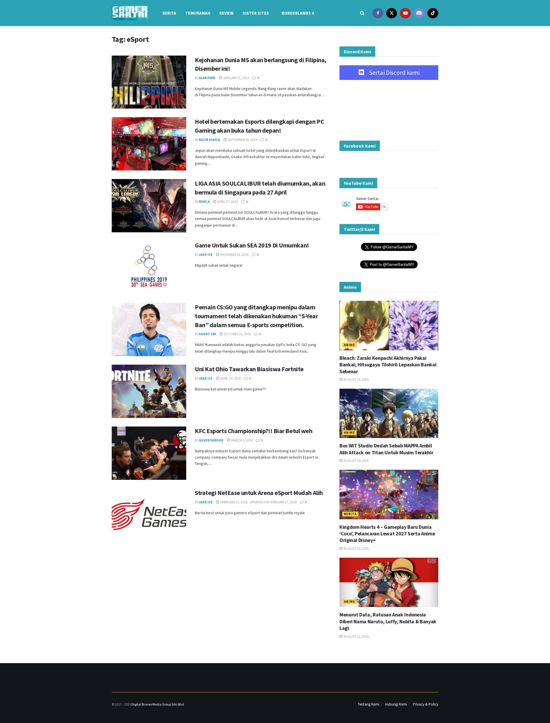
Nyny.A (204, 201)
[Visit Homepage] (130, 13)
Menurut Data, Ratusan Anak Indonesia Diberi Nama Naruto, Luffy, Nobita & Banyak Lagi (387, 621)
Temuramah (197, 13)
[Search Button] (362, 13)
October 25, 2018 (237, 334)
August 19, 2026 (356, 460)
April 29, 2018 (230, 378)
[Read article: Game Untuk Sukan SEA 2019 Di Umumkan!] (149, 267)
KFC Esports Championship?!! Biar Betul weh (254, 431)
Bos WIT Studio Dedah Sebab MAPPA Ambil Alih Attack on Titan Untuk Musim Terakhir (386, 448)
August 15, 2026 (356, 548)
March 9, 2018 (241, 440)
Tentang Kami (368, 704)
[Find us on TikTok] (432, 13)
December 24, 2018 (234, 254)
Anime (349, 345)
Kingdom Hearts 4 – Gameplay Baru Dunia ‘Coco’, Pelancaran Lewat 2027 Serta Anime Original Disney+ (387, 534)
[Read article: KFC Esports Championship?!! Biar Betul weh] (149, 453)
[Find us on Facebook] (377, 13)
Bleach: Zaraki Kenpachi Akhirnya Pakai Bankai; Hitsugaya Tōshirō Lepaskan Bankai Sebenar (387, 365)
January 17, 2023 (236, 78)
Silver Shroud (211, 440)
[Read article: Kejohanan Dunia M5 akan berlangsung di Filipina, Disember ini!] (149, 82)
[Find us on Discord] (419, 13)
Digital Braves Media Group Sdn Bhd (157, 704)
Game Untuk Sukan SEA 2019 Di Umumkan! (252, 245)
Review (226, 13)
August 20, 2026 (356, 379)
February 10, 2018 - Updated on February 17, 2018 (258, 502)
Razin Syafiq (209, 139)
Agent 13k (207, 334)
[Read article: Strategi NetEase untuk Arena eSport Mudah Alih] (149, 515)
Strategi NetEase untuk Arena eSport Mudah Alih (259, 493)
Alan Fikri (207, 78)
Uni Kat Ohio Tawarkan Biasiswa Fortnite (249, 369)
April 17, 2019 (227, 201)
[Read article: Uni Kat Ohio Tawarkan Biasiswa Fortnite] (149, 391)
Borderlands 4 (298, 13)
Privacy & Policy (425, 704)
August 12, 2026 (356, 636)
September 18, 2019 (242, 139)
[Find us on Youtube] (405, 13)
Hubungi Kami (396, 704)
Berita (169, 13)
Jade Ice (206, 254)
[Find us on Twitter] (391, 13)
